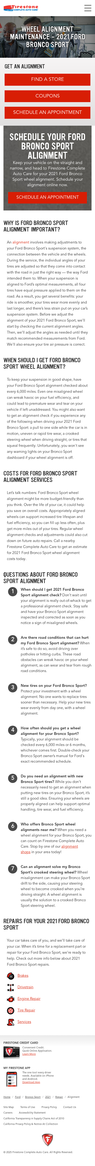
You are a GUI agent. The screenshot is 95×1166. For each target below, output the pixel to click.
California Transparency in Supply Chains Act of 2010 (33, 1118)
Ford (18, 1097)
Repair (59, 1097)
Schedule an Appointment (47, 112)
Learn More (29, 1054)
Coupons (48, 96)
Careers (7, 1113)
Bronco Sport (33, 1097)
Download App (31, 1082)
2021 (48, 1097)
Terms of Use (27, 1107)
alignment (20, 242)
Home (6, 1097)
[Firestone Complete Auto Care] (21, 8)
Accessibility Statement (32, 1113)
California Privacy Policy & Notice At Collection (30, 1124)
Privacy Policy (49, 1107)
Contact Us (69, 1107)
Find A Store (47, 79)
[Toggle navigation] (87, 8)
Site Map (8, 1107)
